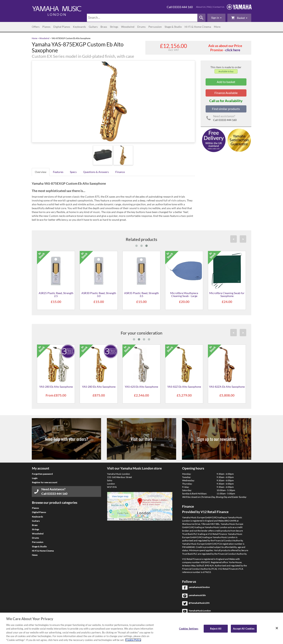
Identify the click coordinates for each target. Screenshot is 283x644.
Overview (40, 172)
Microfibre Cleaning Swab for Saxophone (226, 294)
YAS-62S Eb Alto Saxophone (141, 386)
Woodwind (127, 26)
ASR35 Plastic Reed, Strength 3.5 (141, 294)
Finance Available (226, 93)
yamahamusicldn (197, 595)
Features (58, 172)
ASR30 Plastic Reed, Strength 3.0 (98, 294)
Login (35, 478)
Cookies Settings (188, 628)
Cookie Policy (133, 639)
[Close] (277, 628)
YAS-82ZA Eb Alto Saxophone (227, 386)
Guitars (93, 26)
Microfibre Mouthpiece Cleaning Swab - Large (184, 294)
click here (232, 50)
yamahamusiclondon (199, 587)
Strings (114, 26)
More (217, 26)
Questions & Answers (96, 172)
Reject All (215, 628)
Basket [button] (240, 17)
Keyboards (79, 26)
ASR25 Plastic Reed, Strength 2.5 (56, 294)
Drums (141, 26)
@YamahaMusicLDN (199, 602)
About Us (200, 6)
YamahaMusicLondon (200, 610)
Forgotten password (42, 473)
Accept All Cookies (244, 628)
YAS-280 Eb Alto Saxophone (56, 386)
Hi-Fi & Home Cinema (198, 26)
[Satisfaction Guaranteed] (238, 140)
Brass (103, 26)
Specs (73, 172)
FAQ (209, 6)
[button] (216, 18)
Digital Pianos (61, 26)
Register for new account (44, 482)
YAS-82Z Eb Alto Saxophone (184, 386)
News (35, 554)
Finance (120, 172)
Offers (35, 26)
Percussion (155, 26)
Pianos (46, 26)
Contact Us (218, 6)
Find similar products (226, 109)
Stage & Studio (173, 26)
